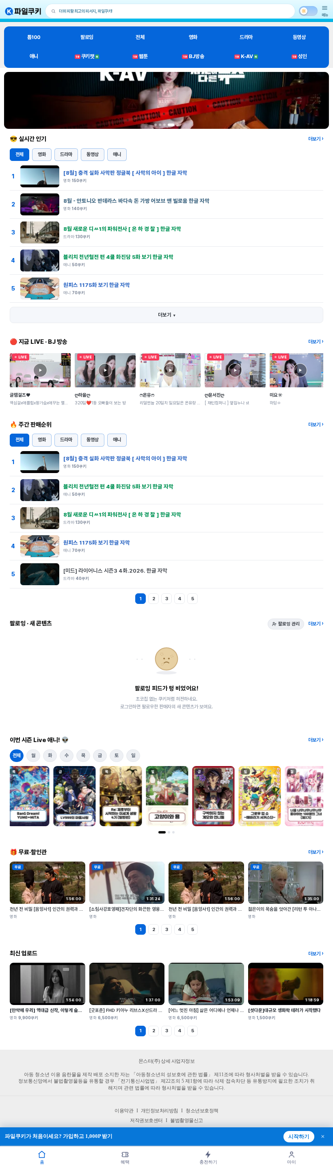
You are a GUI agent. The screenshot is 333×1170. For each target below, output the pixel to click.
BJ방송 (193, 56)
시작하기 (298, 1137)
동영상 (299, 37)
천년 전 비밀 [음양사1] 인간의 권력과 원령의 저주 (55, 909)
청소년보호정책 (202, 1111)
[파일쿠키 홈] (23, 11)
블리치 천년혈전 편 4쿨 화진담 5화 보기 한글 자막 (118, 257)
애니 (34, 56)
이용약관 (124, 1111)
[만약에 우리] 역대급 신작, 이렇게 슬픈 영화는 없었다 (59, 1010)
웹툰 (140, 56)
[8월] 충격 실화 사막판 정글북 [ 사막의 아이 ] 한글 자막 (125, 172)
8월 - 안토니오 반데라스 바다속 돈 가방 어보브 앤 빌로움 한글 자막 (136, 201)
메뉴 (325, 15)
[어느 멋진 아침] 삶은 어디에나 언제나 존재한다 (212, 1010)
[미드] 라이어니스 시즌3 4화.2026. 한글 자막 (115, 570)
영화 (193, 37)
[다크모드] (308, 11)
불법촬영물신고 (186, 1120)
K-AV (246, 56)
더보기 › (315, 139)
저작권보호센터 (146, 1120)
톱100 (34, 37)
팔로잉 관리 (289, 624)
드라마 (246, 37)
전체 (140, 37)
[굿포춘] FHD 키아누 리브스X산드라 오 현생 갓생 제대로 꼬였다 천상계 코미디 (162, 1010)
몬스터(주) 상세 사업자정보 (166, 1061)
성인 (299, 56)
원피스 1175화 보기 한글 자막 (96, 285)
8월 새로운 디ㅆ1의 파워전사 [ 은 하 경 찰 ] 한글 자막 (122, 229)
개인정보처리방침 (159, 1111)
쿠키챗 (87, 56)
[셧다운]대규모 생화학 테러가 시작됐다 (284, 1010)
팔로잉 (86, 37)
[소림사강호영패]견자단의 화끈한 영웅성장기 (130, 909)
